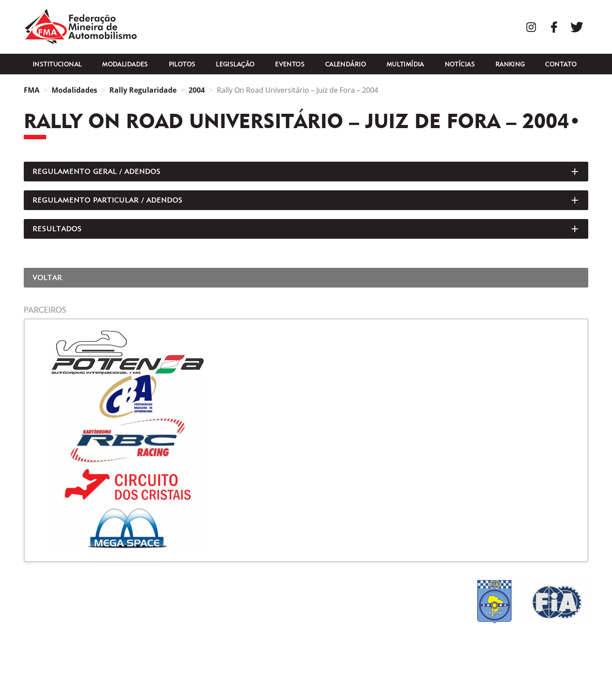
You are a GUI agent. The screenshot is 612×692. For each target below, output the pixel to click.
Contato (561, 64)
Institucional (57, 64)
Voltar (47, 277)
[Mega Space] (306, 528)
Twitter (577, 27)
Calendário (345, 64)
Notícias (460, 64)
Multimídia (405, 64)
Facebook (554, 27)
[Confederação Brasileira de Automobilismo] (306, 396)
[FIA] (557, 602)
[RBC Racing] (306, 440)
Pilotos (182, 64)
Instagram (531, 27)
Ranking (510, 64)
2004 (197, 90)
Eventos (290, 64)
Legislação (235, 64)
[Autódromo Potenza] (306, 352)
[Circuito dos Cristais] (306, 484)
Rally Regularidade (143, 90)
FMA (81, 27)
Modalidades (125, 64)
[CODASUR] (494, 602)
